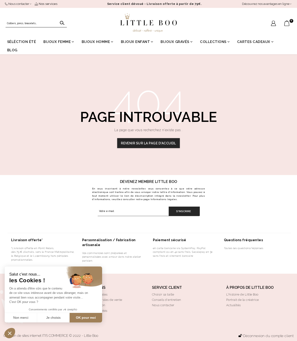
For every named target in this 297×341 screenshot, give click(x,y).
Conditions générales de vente (100, 300)
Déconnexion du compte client (268, 336)
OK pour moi (86, 317)
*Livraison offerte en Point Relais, (32, 248)
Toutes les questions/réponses (243, 248)
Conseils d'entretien (166, 300)
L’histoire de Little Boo (242, 294)
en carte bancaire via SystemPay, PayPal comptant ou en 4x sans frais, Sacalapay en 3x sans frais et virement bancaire (183, 252)
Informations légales (164, 199)
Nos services (47, 4)
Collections (213, 42)
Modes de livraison (91, 305)
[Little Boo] (148, 22)
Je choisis (53, 317)
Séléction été (21, 42)
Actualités (233, 305)
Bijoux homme (96, 42)
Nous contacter (163, 305)
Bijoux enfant (135, 42)
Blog (12, 50)
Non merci (20, 317)
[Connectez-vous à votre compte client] (273, 24)
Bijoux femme (57, 42)
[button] (9, 333)
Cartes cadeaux (253, 42)
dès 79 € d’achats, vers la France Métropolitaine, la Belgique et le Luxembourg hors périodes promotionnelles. (42, 255)
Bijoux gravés (175, 42)
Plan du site (86, 316)
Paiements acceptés (92, 310)
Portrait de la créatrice (242, 300)
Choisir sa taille (163, 294)
